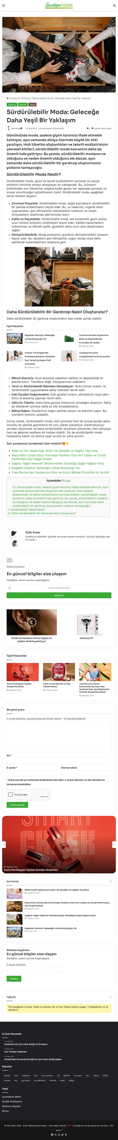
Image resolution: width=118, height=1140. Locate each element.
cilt (58, 1075)
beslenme (26, 1075)
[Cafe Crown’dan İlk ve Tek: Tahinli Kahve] (59, 672)
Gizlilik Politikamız (12, 1101)
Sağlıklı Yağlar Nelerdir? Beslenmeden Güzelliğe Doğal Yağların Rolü (58, 463)
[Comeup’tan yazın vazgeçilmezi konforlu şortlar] (69, 356)
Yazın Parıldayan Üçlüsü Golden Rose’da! (19, 685)
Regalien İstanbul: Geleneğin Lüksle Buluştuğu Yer (46, 468)
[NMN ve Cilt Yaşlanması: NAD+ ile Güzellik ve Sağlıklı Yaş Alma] (14, 893)
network (7, 1080)
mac (87, 1075)
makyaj (96, 1075)
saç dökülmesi (39, 1080)
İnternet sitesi (69, 767)
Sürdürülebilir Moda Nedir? (26, 509)
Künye (5, 1111)
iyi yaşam (78, 1075)
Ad (9, 755)
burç (36, 1075)
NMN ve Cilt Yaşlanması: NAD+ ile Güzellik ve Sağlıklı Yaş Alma (55, 451)
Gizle (66, 480)
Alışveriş (25, 98)
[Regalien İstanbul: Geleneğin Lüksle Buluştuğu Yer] (15, 338)
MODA (105, 1075)
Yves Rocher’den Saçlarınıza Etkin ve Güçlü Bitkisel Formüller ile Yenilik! (94, 339)
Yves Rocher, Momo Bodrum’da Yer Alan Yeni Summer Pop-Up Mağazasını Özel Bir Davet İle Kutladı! (94, 688)
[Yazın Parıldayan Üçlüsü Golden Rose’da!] (23, 672)
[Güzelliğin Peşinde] (59, 5)
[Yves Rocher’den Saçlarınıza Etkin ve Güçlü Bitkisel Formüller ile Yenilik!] (69, 338)
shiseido (53, 1080)
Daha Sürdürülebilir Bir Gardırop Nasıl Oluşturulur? (42, 513)
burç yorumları (47, 1075)
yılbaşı (71, 1080)
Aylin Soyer (32, 532)
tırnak (62, 1080)
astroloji (7, 1075)
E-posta (12, 767)
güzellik (67, 1075)
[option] (59, 844)
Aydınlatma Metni (11, 1096)
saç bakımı (25, 1080)
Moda (32, 104)
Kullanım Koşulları (11, 1106)
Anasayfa (14, 98)
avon (16, 1075)
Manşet (22, 104)
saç (15, 1080)
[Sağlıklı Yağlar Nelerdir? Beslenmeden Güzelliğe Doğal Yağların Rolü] (14, 919)
